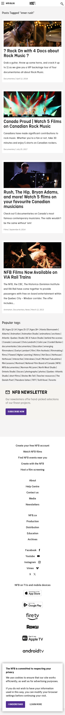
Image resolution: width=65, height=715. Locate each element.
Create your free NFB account (32, 445)
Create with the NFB (32, 463)
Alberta (5, 333)
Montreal (19, 363)
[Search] (62, 3)
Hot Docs (46, 354)
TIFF (34, 380)
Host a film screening (32, 469)
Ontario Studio (8, 371)
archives (56, 333)
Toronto (52, 380)
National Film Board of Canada (40, 363)
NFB (58, 363)
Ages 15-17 (23, 329)
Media (32, 498)
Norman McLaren (29, 367)
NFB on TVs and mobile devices (32, 585)
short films (15, 375)
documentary (24, 346)
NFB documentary (10, 367)
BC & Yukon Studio (34, 338)
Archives (32, 539)
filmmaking (56, 350)
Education (37, 346)
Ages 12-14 (11, 329)
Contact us (32, 492)
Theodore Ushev (22, 380)
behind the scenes (53, 338)
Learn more (36, 704)
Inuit (38, 359)
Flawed (12, 354)
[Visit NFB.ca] (38, 3)
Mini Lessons (8, 363)
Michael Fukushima (51, 359)
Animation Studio (30, 333)
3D (3, 329)
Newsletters (32, 504)
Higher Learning (24, 354)
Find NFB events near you (32, 457)
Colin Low (42, 342)
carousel (16, 342)
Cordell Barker (55, 342)
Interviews (30, 359)
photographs (31, 371)
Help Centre (32, 486)
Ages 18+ (34, 329)
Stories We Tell (28, 375)
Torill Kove (42, 380)
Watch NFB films (32, 451)
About (32, 480)
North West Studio (47, 367)
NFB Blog (10, 3)
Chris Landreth (29, 342)
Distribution (32, 527)
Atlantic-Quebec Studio (13, 338)
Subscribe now (16, 412)
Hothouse (56, 354)
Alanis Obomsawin (49, 329)
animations (45, 333)
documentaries (9, 346)
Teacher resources (46, 375)
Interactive (18, 359)
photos (42, 371)
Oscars (20, 371)
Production (32, 521)
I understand (15, 704)
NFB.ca (32, 515)
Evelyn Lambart (22, 350)
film (33, 350)
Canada (6, 342)
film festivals (43, 350)
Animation (15, 333)
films (4, 354)
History (37, 354)
